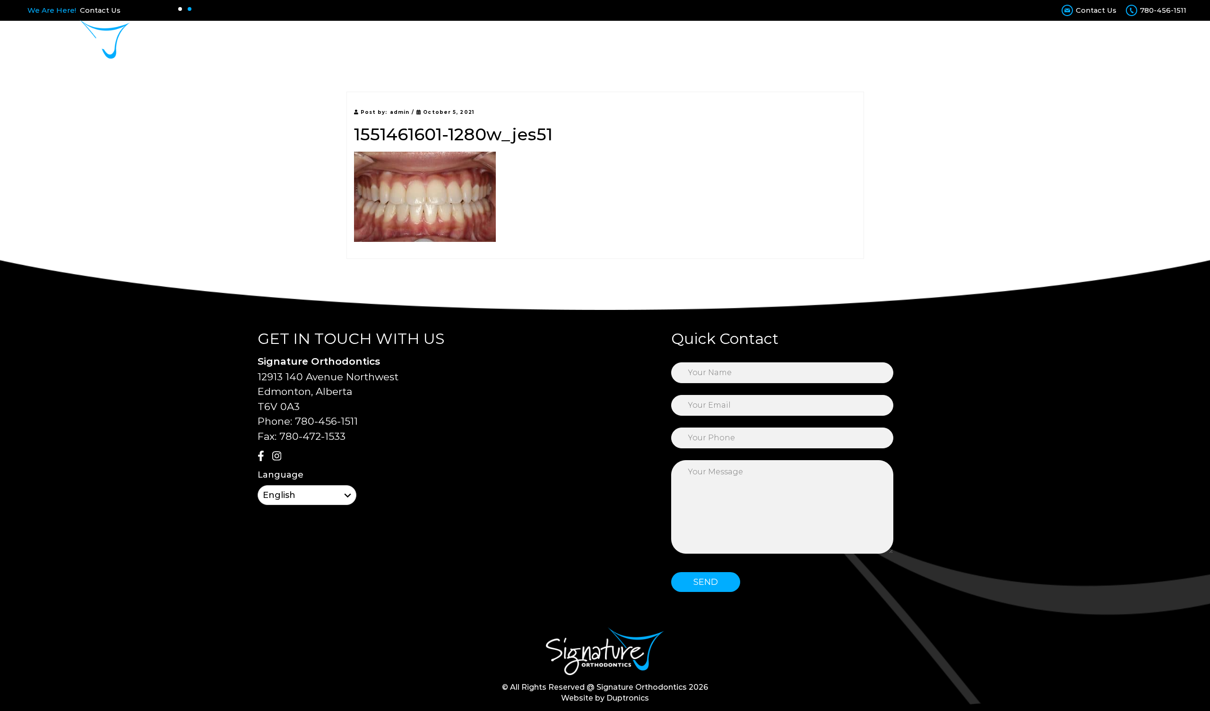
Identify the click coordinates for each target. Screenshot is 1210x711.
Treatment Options (600, 41)
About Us (528, 41)
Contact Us (100, 10)
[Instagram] (278, 457)
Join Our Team (903, 41)
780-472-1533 (312, 436)
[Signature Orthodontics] (77, 41)
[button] (180, 9)
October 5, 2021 (447, 112)
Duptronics (627, 698)
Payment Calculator (762, 41)
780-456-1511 (1163, 10)
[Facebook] (264, 457)
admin (400, 112)
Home (485, 41)
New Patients (680, 41)
